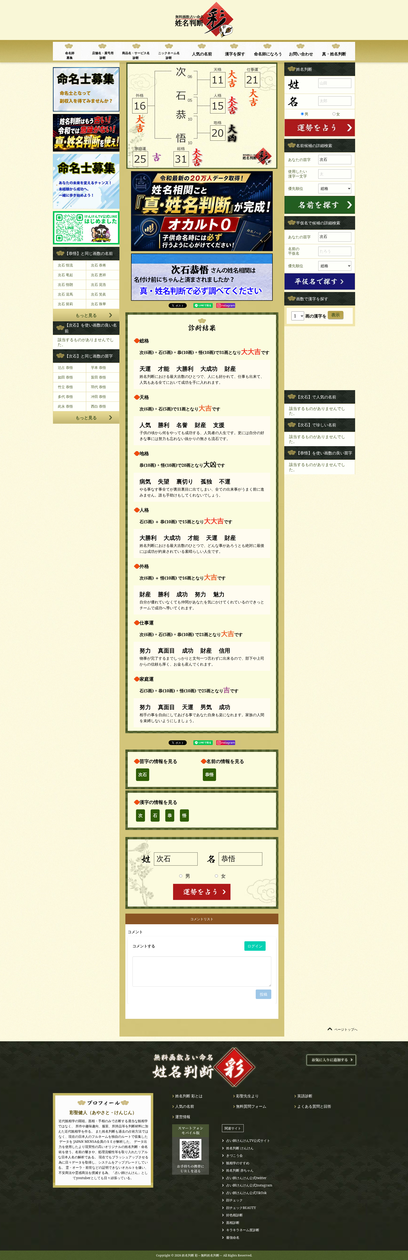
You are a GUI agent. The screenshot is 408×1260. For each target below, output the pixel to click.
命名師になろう (268, 54)
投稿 (263, 994)
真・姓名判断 (334, 54)
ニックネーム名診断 (169, 55)
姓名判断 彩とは (189, 1096)
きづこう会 (234, 1155)
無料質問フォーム (251, 1106)
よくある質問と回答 (314, 1106)
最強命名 (232, 1237)
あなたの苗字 (299, 159)
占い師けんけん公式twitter (246, 1178)
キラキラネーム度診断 (242, 1230)
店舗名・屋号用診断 (103, 55)
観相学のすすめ (237, 1163)
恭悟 (209, 774)
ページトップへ (345, 1029)
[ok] (320, 205)
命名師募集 (69, 55)
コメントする (143, 946)
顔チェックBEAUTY (241, 1207)
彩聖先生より (247, 1096)
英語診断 (304, 1096)
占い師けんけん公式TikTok (246, 1192)
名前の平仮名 (293, 251)
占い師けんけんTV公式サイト (248, 1140)
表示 (335, 315)
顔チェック (234, 1200)
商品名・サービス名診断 (136, 55)
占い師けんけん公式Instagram (249, 1185)
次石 (142, 774)
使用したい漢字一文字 (297, 173)
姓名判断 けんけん (240, 1148)
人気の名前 (202, 54)
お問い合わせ (301, 54)
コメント (135, 931)
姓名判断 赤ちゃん (240, 1170)
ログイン (255, 946)
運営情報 (182, 1116)
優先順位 (295, 188)
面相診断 (232, 1222)
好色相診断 (234, 1215)
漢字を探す (235, 54)
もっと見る (86, 315)
